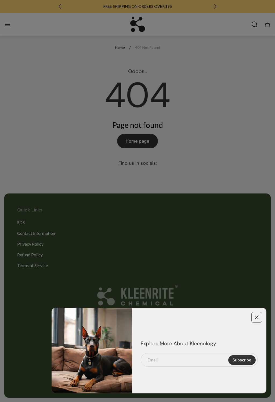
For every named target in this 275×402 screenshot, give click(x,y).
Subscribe (242, 360)
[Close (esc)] (256, 317)
